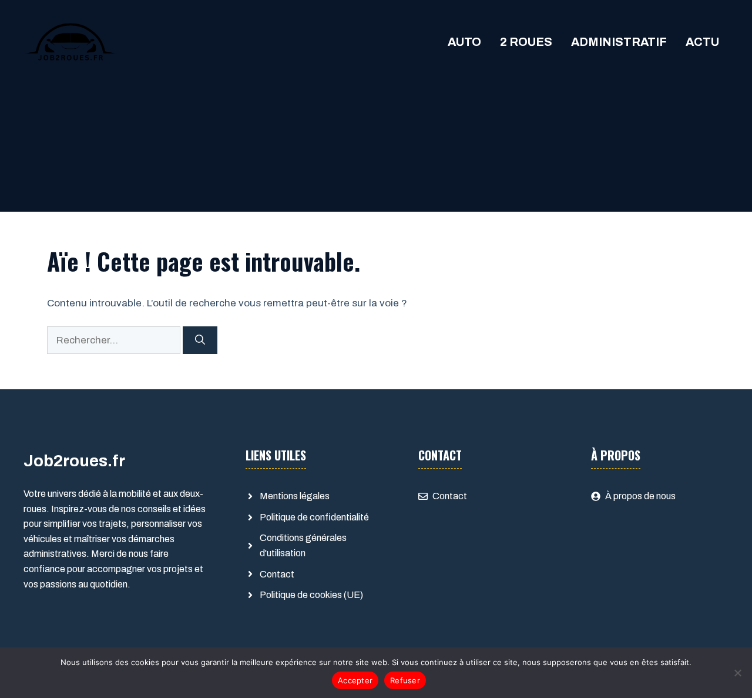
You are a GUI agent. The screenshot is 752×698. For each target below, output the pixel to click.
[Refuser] (737, 673)
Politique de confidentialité (314, 517)
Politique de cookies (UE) (311, 595)
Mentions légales (295, 496)
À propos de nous (640, 496)
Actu (702, 41)
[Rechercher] (200, 340)
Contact (277, 574)
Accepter (355, 680)
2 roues (526, 41)
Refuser (405, 680)
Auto (464, 41)
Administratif (619, 41)
